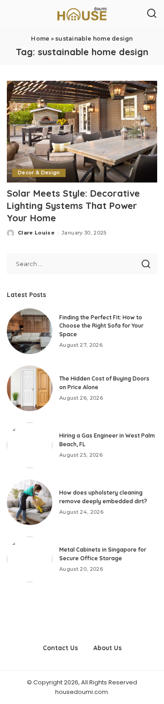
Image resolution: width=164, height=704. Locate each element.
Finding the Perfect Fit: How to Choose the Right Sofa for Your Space (101, 326)
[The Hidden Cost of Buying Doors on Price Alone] (29, 388)
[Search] (151, 13)
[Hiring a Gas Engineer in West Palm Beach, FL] (29, 445)
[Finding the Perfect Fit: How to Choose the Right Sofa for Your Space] (29, 331)
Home (40, 38)
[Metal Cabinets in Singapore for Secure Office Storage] (29, 559)
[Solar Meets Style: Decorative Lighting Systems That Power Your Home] (82, 132)
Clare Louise (36, 232)
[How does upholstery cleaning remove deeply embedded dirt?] (29, 502)
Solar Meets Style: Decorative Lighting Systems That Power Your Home (73, 206)
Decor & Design (39, 173)
